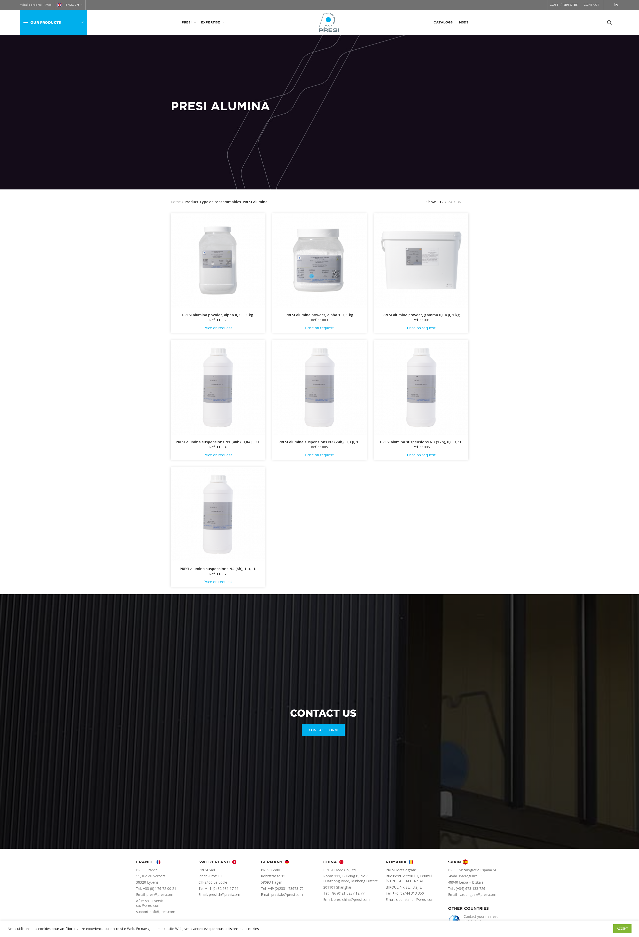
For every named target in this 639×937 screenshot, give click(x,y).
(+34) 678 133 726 (470, 888)
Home (176, 201)
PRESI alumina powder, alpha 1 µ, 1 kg (319, 314)
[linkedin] (616, 5)
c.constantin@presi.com (415, 899)
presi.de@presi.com (287, 894)
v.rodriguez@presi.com (478, 894)
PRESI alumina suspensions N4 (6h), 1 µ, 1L (218, 568)
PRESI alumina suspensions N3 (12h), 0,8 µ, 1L (421, 442)
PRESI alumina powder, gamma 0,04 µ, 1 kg (421, 314)
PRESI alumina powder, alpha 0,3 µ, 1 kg (217, 314)
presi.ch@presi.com (224, 894)
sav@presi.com (148, 905)
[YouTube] (609, 5)
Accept (622, 929)
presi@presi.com (160, 894)
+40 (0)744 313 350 (408, 893)
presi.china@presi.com (352, 899)
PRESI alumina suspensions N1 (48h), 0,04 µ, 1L (218, 442)
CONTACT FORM (323, 730)
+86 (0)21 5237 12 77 (347, 893)
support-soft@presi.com (155, 911)
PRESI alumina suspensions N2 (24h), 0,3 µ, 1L (319, 442)
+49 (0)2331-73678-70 (286, 888)
